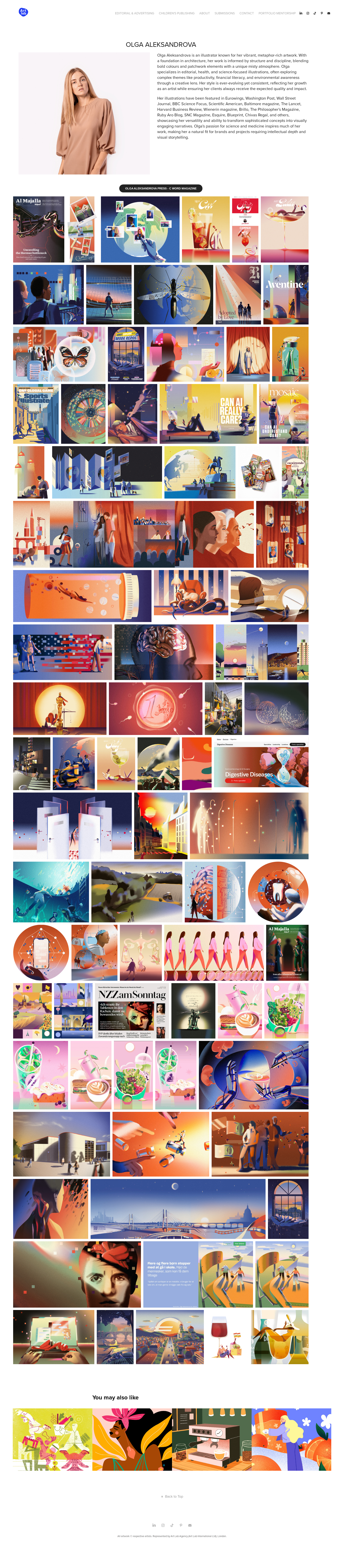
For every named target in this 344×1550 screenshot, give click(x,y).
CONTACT (246, 13)
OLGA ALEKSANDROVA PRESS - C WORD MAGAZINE (160, 188)
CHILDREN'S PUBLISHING (176, 13)
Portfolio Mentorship (277, 13)
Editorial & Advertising (134, 13)
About (204, 13)
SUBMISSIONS (225, 13)
